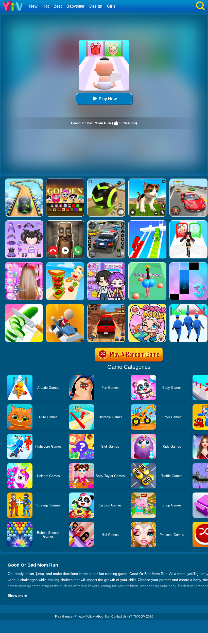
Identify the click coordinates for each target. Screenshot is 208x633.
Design (95, 6)
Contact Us (119, 616)
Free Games (63, 616)
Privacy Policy (84, 616)
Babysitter (75, 6)
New (33, 6)
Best (58, 6)
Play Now (108, 99)
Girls (111, 6)
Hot (45, 6)
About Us (102, 616)
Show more (17, 595)
